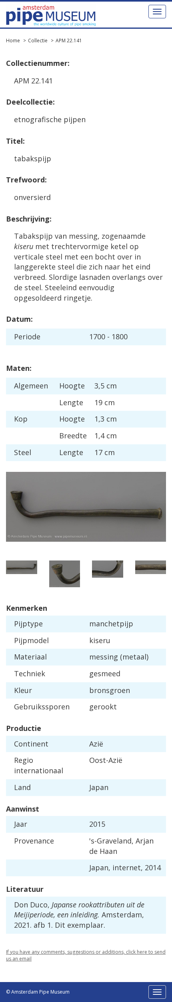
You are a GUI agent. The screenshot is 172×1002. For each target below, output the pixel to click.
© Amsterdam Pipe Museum (38, 991)
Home (13, 40)
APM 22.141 (69, 40)
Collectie (38, 40)
